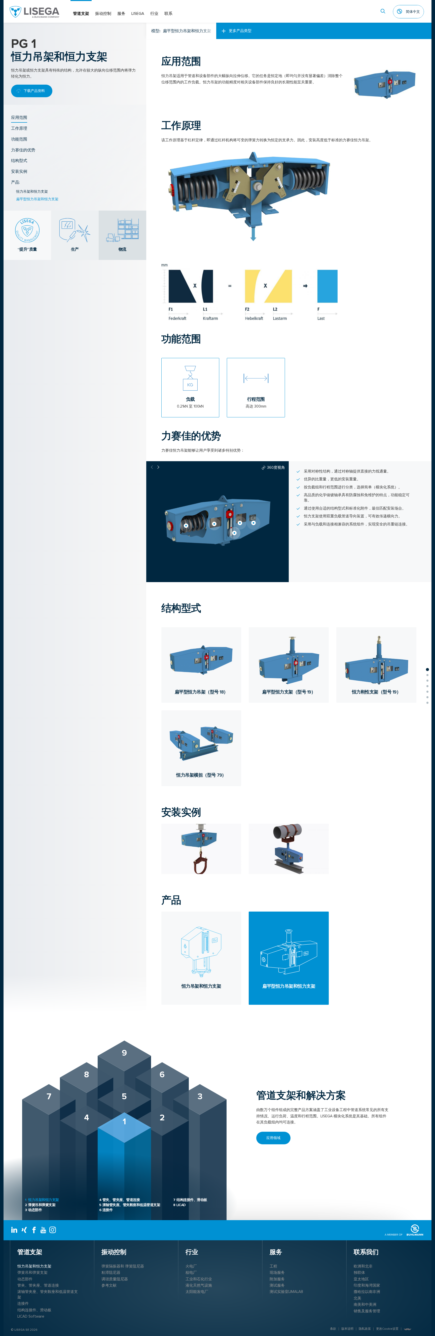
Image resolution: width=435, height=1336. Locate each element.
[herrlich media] (407, 1329)
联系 (168, 13)
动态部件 (33, 1210)
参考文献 (109, 1285)
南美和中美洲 (365, 1304)
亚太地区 (361, 1279)
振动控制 (103, 13)
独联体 (359, 1272)
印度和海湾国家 (367, 1285)
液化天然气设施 (199, 1285)
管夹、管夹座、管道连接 (119, 1200)
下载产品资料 (34, 91)
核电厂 (191, 1272)
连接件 (106, 1210)
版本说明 (347, 1329)
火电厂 (191, 1266)
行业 (154, 13)
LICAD (179, 1205)
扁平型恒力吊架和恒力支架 (37, 199)
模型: (181, 31)
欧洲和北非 (363, 1266)
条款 (333, 1329)
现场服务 (277, 1272)
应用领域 (273, 1138)
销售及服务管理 (367, 1311)
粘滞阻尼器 (110, 1272)
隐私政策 (365, 1329)
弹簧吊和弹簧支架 (40, 1205)
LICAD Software (30, 1316)
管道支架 (81, 13)
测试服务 (277, 1285)
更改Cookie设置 (387, 1329)
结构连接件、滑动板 (190, 1200)
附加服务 (277, 1279)
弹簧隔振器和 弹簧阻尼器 (122, 1266)
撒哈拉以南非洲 (367, 1291)
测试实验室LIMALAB (286, 1291)
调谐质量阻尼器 (114, 1279)
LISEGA (137, 13)
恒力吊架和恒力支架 (32, 191)
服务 (121, 13)
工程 (273, 1266)
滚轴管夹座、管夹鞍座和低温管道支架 (129, 1205)
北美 (357, 1298)
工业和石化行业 (199, 1279)
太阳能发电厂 (197, 1291)
